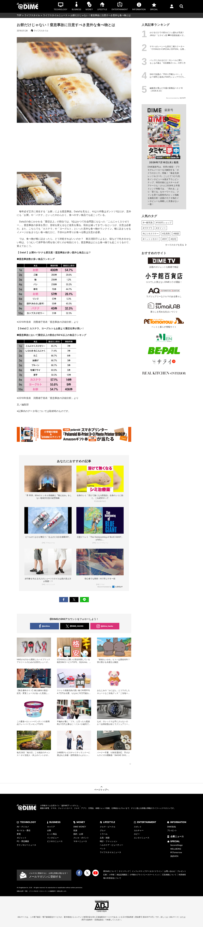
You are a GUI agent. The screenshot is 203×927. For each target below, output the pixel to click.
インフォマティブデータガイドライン (147, 871)
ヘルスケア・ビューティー (111, 845)
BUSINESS (54, 822)
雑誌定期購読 (122, 874)
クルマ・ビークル (107, 826)
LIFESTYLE (109, 822)
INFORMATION (178, 822)
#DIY (164, 239)
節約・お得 (78, 834)
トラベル (104, 834)
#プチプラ (147, 228)
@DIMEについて (110, 871)
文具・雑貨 (105, 837)
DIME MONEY (79, 826)
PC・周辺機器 (23, 841)
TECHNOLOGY (28, 822)
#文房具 (166, 233)
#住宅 (173, 239)
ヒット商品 (52, 834)
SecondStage (176, 845)
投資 (75, 830)
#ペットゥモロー (151, 239)
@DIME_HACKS (76, 626)
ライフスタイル (32, 15)
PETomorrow (176, 852)
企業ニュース (177, 836)
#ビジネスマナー (151, 233)
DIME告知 (171, 826)
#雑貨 (176, 233)
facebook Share (63, 599)
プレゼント (172, 830)
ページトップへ (101, 789)
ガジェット (21, 837)
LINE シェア (84, 599)
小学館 (111, 874)
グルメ (103, 830)
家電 (19, 834)
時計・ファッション (108, 841)
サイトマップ (124, 871)
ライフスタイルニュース (55, 15)
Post (74, 599)
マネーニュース (80, 841)
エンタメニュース (141, 837)
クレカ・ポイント (81, 837)
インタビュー (53, 837)
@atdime (46, 626)
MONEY (81, 822)
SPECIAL (175, 841)
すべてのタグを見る (174, 244)
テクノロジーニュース (26, 845)
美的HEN (174, 856)
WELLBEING (175, 849)
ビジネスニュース (55, 841)
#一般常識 (147, 222)
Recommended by (104, 587)
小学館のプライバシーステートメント (145, 874)
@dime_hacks (107, 626)
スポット (138, 826)
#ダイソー (161, 228)
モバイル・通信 (23, 830)
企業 (49, 830)
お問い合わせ (169, 871)
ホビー (137, 834)
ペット (103, 848)
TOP (19, 15)
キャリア (51, 826)
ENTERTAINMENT (146, 822)
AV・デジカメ (23, 826)
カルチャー (139, 830)
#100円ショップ (163, 222)
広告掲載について (169, 874)
